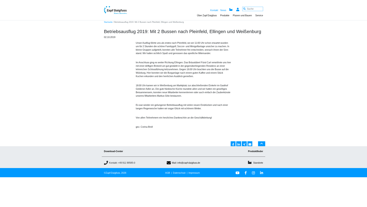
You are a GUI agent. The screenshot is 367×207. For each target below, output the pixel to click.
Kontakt (214, 10)
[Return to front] (123, 10)
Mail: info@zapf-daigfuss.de (186, 163)
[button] (233, 143)
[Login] (237, 9)
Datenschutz (179, 173)
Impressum (194, 173)
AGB (167, 173)
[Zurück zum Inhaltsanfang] (261, 144)
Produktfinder (255, 151)
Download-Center (113, 151)
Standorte (258, 163)
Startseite (108, 22)
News (223, 10)
